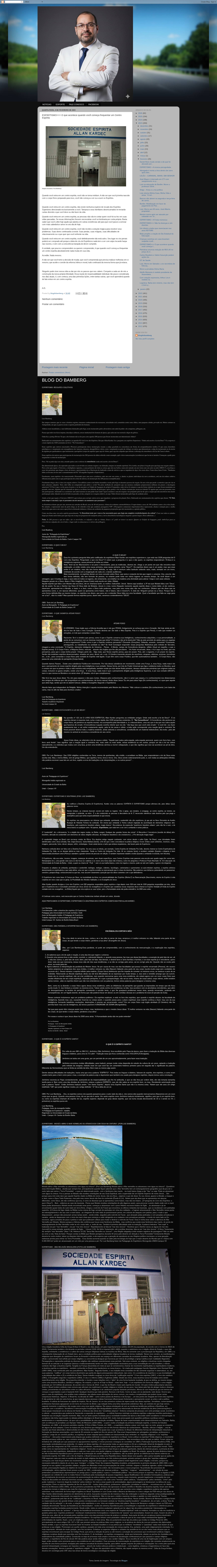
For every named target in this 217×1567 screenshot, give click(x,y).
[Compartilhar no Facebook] (84, 293)
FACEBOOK (93, 104)
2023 (140, 123)
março (143, 156)
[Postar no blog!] (79, 293)
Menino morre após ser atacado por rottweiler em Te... (154, 215)
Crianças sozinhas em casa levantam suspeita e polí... (154, 240)
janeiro (143, 289)
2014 (140, 320)
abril (142, 152)
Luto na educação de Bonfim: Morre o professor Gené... (155, 185)
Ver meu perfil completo (144, 339)
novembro (144, 129)
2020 (140, 300)
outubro (143, 133)
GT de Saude (145, 260)
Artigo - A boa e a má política (151, 190)
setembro (144, 136)
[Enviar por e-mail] (77, 293)
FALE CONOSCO (76, 104)
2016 (140, 313)
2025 (140, 116)
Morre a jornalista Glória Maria (152, 269)
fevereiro (144, 159)
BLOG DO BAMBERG (64, 380)
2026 (140, 113)
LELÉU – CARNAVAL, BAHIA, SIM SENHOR (157, 176)
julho (142, 143)
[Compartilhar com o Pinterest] (86, 293)
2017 (140, 310)
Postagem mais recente (55, 367)
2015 (140, 316)
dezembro (144, 126)
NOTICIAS (46, 104)
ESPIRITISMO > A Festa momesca (153, 220)
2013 (140, 323)
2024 (140, 120)
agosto (143, 139)
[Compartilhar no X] (81, 293)
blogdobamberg (145, 335)
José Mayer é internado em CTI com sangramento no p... (154, 180)
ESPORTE (60, 104)
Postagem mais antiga (118, 367)
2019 (140, 303)
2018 (140, 306)
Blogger (124, 1561)
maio (142, 149)
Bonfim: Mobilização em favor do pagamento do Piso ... (153, 205)
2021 (140, 297)
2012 (140, 326)
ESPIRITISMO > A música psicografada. (155, 167)
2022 (140, 293)
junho (142, 146)
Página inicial (86, 367)
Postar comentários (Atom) (59, 372)
